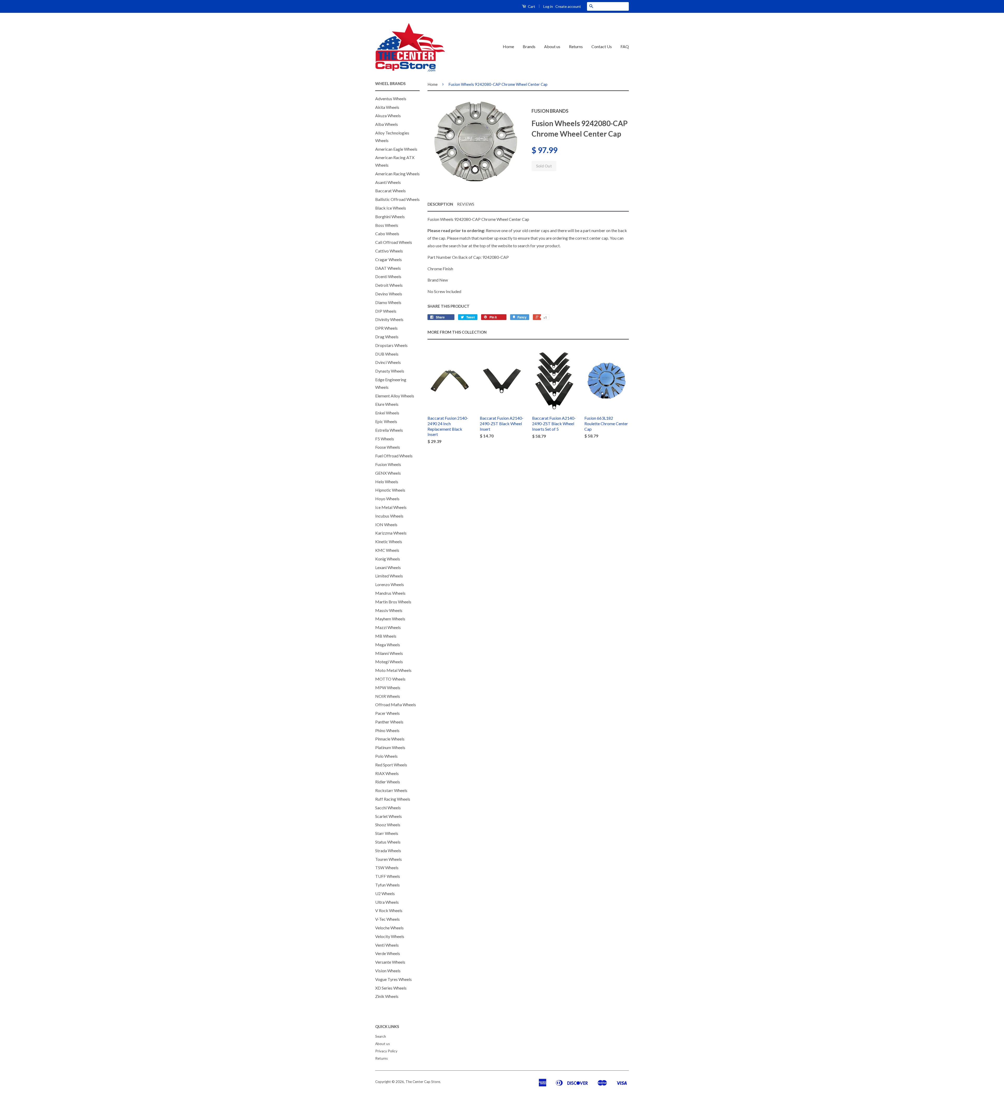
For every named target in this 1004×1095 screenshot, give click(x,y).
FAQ (624, 46)
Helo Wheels (386, 481)
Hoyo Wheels (387, 498)
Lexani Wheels (388, 567)
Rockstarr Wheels (391, 790)
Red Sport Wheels (391, 764)
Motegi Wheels (389, 661)
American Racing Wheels (397, 173)
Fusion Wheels (388, 464)
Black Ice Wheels (390, 207)
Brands (529, 46)
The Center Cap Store (423, 1082)
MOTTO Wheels (390, 678)
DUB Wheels (386, 353)
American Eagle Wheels (396, 149)
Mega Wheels (387, 644)
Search (380, 1036)
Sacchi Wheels (388, 807)
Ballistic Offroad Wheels (397, 199)
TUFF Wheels (387, 876)
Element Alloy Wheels (394, 395)
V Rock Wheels (388, 910)
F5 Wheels (384, 438)
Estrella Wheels (389, 430)
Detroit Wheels (389, 285)
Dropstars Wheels (391, 345)
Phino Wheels (387, 730)
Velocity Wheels (389, 936)
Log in (548, 6)
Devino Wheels (388, 293)
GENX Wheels (388, 472)
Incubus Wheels (389, 515)
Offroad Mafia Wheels (395, 704)
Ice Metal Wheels (391, 507)
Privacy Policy (386, 1051)
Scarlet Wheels (388, 816)
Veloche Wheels (389, 927)
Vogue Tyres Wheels (393, 979)
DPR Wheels (386, 327)
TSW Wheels (386, 867)
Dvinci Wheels (388, 362)
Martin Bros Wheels (393, 601)
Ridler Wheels (387, 781)
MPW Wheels (387, 687)
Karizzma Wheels (391, 532)
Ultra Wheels (387, 902)
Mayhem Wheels (390, 618)
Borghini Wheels (390, 216)
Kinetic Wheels (388, 541)
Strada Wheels (388, 850)
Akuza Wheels (388, 115)
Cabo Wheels (387, 233)
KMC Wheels (387, 550)
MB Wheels (385, 635)
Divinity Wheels (389, 319)
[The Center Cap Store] (410, 47)
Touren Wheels (388, 859)
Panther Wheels (389, 721)
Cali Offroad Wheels (393, 242)
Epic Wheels (386, 421)
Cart (531, 6)
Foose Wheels (387, 447)
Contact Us (601, 46)
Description (440, 204)
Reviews (465, 204)
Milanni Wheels (389, 653)
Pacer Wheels (387, 713)
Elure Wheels (386, 404)
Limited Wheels (389, 575)
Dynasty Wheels (389, 370)
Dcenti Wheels (388, 276)
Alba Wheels (386, 124)
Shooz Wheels (387, 824)
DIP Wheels (385, 310)
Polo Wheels (386, 756)
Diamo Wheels (388, 302)
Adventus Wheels (390, 98)
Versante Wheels (390, 961)
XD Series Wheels (391, 987)
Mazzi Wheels (388, 627)
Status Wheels (388, 841)
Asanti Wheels (388, 182)
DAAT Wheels (388, 268)
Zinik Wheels (386, 996)
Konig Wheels (387, 558)
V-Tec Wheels (387, 919)
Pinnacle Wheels (389, 738)
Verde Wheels (387, 953)
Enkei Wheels (387, 412)
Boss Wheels (386, 225)
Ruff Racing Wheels (392, 798)
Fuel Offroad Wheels (394, 455)
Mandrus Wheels (390, 593)
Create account (568, 6)
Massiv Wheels (388, 610)
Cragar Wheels (388, 259)
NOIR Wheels (387, 696)
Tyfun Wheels (387, 884)
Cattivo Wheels (389, 250)
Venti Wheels (387, 944)
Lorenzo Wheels (389, 584)
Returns (576, 46)
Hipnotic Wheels (390, 489)
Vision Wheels (388, 970)
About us (552, 46)
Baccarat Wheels (390, 190)
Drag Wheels (386, 336)
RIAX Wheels (387, 773)
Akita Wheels (387, 107)
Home (508, 46)
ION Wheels (386, 524)
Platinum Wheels (390, 747)
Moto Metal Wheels (393, 670)
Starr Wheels (386, 833)
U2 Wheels (385, 893)
